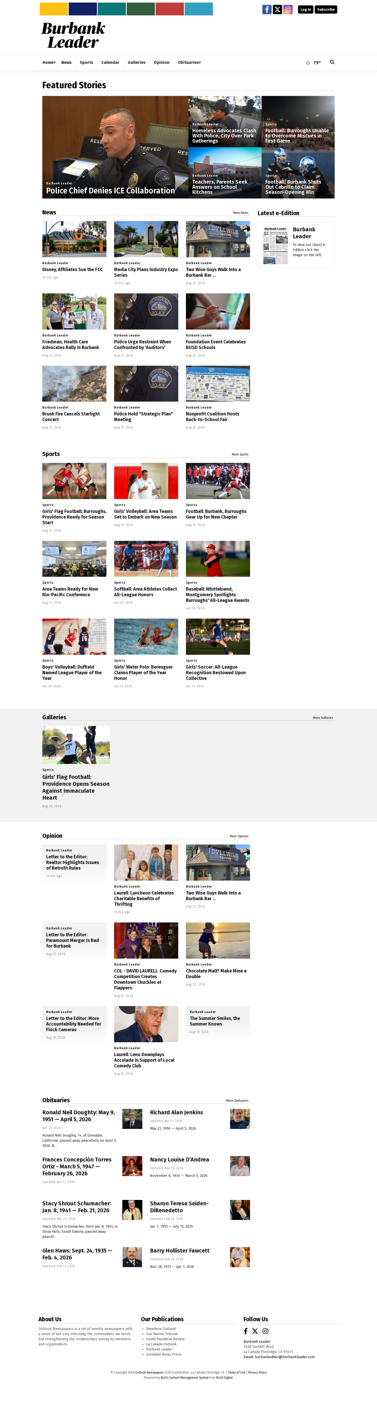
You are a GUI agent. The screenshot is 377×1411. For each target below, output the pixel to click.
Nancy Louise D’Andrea (179, 1159)
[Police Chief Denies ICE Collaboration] (115, 169)
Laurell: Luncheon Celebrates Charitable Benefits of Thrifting (144, 898)
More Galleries (323, 718)
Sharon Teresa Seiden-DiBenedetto (179, 1207)
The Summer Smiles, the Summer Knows (215, 1021)
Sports (271, 124)
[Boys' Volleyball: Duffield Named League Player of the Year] (74, 637)
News (49, 212)
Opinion (52, 835)
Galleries (54, 717)
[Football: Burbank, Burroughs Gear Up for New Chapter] (218, 481)
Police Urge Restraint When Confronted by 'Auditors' (142, 344)
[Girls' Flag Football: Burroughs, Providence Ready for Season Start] (74, 481)
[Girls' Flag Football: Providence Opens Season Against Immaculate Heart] (76, 745)
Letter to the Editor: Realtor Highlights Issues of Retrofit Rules (72, 862)
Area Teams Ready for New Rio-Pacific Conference (70, 592)
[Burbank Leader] (275, 252)
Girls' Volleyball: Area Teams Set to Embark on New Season (145, 514)
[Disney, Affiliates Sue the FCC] (74, 239)
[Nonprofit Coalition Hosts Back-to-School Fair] (218, 384)
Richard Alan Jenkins (176, 1112)
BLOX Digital (224, 1377)
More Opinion (239, 836)
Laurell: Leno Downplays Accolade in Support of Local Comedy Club (144, 1060)
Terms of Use (236, 1372)
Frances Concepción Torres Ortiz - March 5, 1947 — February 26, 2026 (77, 1166)
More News (241, 213)
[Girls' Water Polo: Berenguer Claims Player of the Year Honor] (146, 637)
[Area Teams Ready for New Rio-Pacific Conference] (74, 559)
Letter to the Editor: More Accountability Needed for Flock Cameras (73, 1024)
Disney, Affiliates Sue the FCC (72, 269)
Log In (306, 9)
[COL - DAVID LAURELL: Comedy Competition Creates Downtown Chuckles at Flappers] (146, 940)
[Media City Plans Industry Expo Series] (146, 239)
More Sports (240, 454)
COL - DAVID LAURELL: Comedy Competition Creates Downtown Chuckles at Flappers (145, 979)
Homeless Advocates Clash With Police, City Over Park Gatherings (224, 135)
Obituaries (56, 1100)
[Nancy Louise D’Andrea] (240, 1166)
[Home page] (73, 35)
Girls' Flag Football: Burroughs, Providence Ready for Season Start (74, 517)
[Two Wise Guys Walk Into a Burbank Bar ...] (218, 239)
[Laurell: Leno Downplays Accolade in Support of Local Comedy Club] (146, 1024)
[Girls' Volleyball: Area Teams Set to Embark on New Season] (146, 481)
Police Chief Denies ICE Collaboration (110, 190)
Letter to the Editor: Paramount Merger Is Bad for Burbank (72, 940)
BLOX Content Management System (185, 1377)
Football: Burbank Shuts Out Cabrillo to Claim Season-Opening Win (293, 187)
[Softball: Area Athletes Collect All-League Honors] (146, 559)
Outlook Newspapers (149, 1372)
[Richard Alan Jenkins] (240, 1119)
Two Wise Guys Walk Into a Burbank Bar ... (213, 272)
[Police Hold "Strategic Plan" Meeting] (146, 384)
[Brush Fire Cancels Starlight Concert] (74, 384)
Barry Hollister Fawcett (180, 1250)
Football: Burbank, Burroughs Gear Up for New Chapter (216, 514)
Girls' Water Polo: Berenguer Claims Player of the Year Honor (143, 672)
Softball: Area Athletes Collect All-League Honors (145, 592)
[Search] (332, 63)
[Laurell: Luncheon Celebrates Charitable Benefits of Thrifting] (146, 862)
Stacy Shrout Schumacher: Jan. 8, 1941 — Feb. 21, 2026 (76, 1207)
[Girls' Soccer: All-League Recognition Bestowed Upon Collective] (218, 637)
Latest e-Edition (278, 213)
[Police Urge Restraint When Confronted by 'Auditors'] (146, 311)
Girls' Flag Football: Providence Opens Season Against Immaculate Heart (76, 787)
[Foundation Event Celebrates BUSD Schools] (218, 311)
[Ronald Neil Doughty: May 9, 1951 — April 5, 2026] (132, 1119)
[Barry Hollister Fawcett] (240, 1257)
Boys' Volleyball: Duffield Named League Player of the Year (72, 672)
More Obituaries (237, 1100)
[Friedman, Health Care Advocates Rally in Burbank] (74, 311)
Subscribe (326, 9)
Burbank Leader (59, 183)
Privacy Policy (257, 1372)
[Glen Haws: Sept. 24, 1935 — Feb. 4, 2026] (132, 1257)
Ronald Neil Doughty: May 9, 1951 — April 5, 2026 (78, 1116)
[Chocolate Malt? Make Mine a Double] (218, 940)
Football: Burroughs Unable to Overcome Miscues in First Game (297, 135)
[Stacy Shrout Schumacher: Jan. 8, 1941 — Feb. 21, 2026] (132, 1210)
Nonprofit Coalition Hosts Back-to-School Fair (212, 416)
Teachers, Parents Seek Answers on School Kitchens (219, 187)
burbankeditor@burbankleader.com (285, 1357)
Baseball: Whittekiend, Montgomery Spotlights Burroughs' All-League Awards (217, 594)
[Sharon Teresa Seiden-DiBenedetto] (240, 1210)
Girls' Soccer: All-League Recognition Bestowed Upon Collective (216, 672)
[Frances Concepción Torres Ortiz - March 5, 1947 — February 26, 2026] (132, 1166)
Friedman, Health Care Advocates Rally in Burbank (70, 344)
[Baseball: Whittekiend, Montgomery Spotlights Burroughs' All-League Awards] (218, 559)
